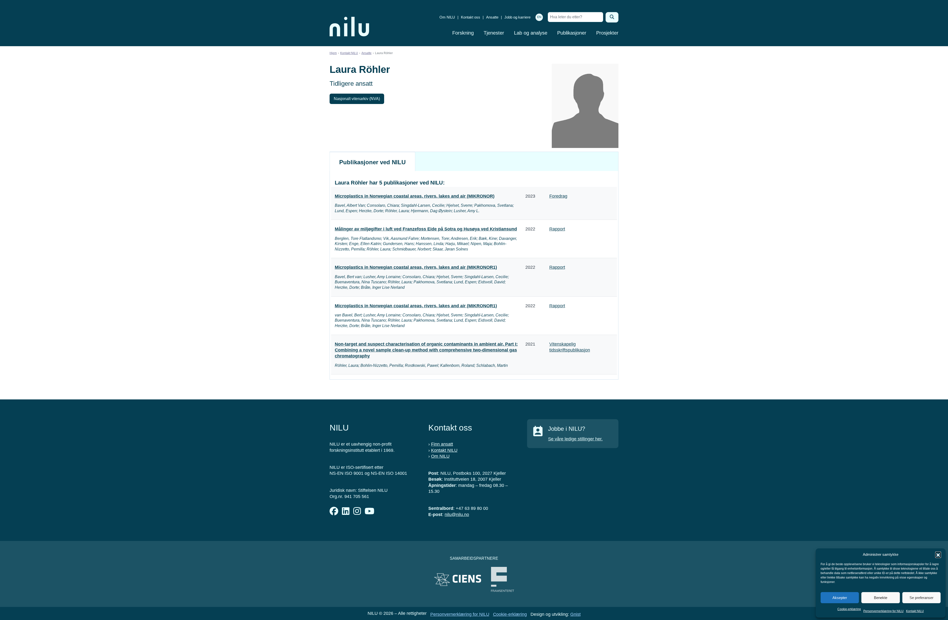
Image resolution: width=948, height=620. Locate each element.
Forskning (463, 33)
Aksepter (839, 598)
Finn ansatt (442, 444)
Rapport (557, 229)
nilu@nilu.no (457, 514)
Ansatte (492, 17)
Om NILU (447, 17)
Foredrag (558, 196)
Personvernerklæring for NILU (883, 611)
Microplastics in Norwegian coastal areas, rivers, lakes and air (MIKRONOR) (414, 196)
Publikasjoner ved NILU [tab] (372, 162)
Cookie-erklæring (849, 609)
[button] (938, 554)
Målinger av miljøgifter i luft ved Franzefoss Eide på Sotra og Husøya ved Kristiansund (426, 229)
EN (539, 17)
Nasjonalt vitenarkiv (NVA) (357, 99)
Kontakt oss (470, 17)
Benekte (880, 598)
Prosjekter (607, 33)
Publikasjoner (571, 33)
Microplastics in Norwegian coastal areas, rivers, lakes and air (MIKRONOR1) (416, 267)
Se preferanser (921, 598)
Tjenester (494, 33)
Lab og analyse (530, 33)
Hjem (333, 53)
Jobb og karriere (517, 17)
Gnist (575, 614)
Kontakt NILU (915, 611)
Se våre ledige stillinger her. (575, 438)
